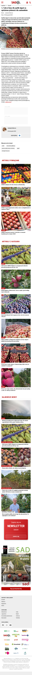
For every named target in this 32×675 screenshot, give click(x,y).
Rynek (9, 5)
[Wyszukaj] (30, 2)
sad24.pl (3, 5)
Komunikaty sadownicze (6, 615)
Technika (18, 617)
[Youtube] (10, 625)
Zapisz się (16, 536)
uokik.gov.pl (8, 102)
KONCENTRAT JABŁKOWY (11, 145)
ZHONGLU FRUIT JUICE (5, 150)
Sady (17, 611)
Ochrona (18, 615)
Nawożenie (3, 617)
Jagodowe (3, 613)
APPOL (18, 148)
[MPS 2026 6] (16, 566)
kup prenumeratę (16, 589)
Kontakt (3, 599)
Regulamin (3, 603)
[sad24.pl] (16, 2)
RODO (2, 605)
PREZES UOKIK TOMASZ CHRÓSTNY (8, 148)
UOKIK (3, 145)
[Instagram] (6, 625)
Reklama (3, 601)
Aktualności (4, 611)
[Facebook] (19, 135)
